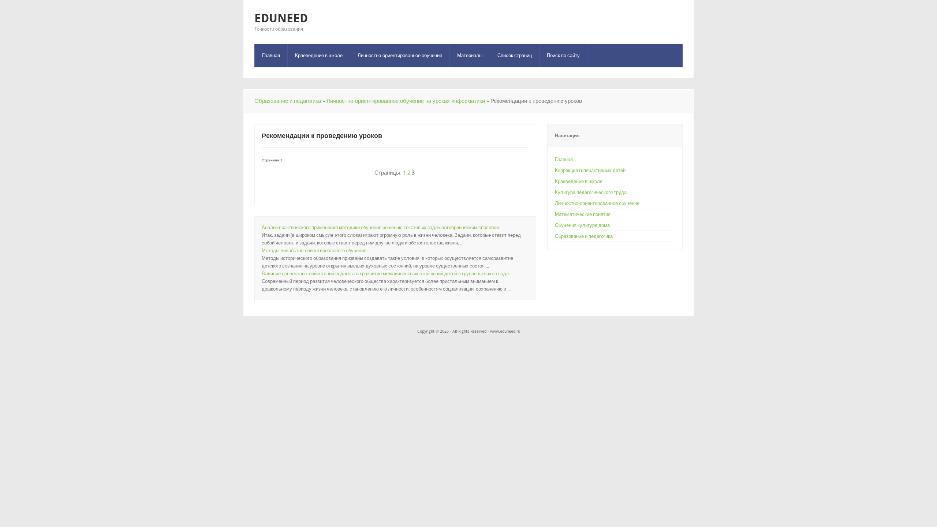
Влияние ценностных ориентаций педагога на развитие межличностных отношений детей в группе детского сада (385, 273)
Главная (271, 55)
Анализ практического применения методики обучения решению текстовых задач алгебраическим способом (381, 227)
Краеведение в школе (319, 55)
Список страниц (514, 55)
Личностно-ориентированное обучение (400, 55)
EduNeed (281, 18)
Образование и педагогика (287, 101)
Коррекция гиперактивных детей (590, 170)
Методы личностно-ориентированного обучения (314, 250)
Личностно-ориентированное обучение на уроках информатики (405, 101)
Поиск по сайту (563, 55)
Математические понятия (583, 214)
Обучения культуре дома (582, 225)
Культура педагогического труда (591, 192)
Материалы (469, 55)
